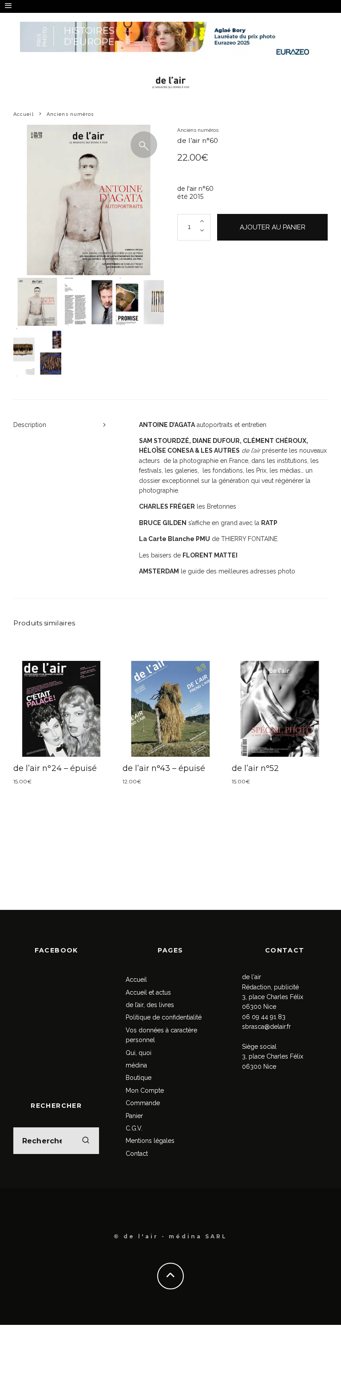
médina (136, 1065)
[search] (85, 1140)
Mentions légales (150, 1140)
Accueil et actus (148, 992)
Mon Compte (145, 1090)
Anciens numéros (197, 130)
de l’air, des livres (150, 1004)
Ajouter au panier (272, 227)
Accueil (136, 979)
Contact (137, 1153)
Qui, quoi (138, 1052)
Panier (134, 1115)
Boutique (138, 1077)
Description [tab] (29, 424)
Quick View (61, 708)
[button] (144, 144)
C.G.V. (134, 1128)
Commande (143, 1103)
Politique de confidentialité (164, 1017)
